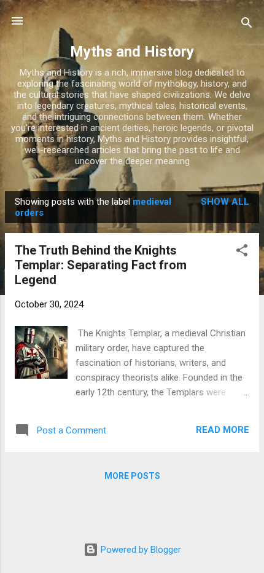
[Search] (246, 25)
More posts (132, 476)
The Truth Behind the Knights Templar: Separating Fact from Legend (101, 265)
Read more (222, 429)
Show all (225, 201)
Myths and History (132, 51)
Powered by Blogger (139, 549)
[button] (242, 252)
